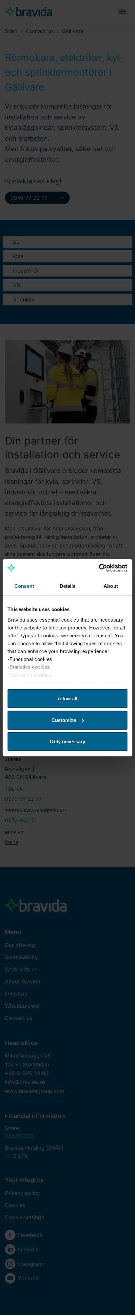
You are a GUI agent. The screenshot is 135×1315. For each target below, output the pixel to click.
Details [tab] (68, 586)
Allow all (67, 698)
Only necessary (67, 741)
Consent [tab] (24, 586)
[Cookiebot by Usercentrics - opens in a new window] (98, 568)
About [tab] (111, 586)
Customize (63, 720)
